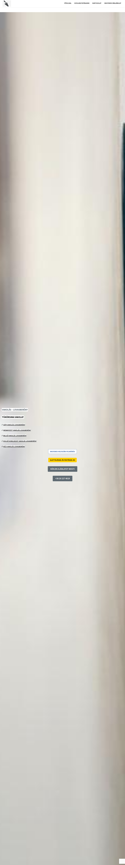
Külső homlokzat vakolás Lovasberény (19, 441)
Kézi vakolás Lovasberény (14, 446)
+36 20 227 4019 (62, 478)
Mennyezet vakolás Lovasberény (17, 430)
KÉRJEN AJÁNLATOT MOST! (62, 469)
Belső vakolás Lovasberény (14, 436)
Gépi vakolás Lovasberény (14, 425)
